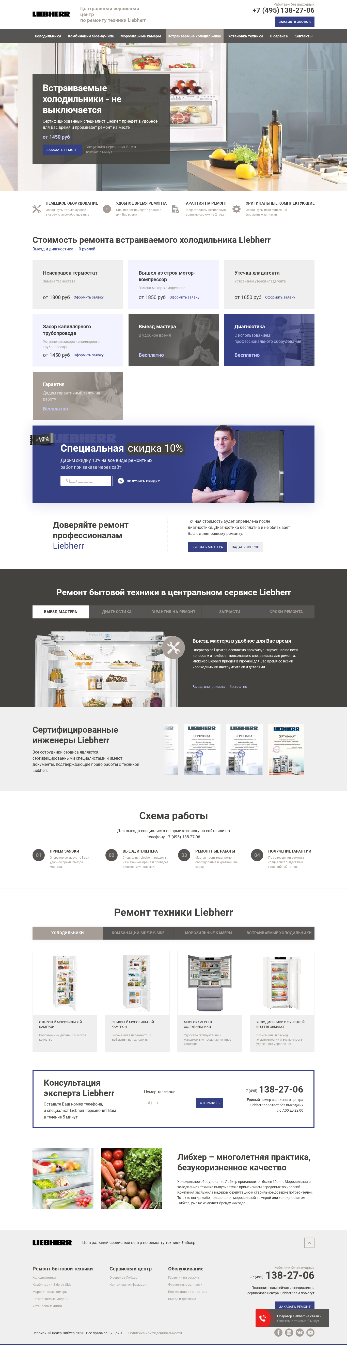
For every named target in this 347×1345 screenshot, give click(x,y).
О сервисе (279, 36)
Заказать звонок (295, 22)
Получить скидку (143, 481)
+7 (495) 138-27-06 (183, 836)
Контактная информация (128, 1284)
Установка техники (245, 36)
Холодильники (48, 36)
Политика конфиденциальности (155, 1333)
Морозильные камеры (140, 36)
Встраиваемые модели (51, 1298)
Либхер (68, 1333)
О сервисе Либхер (123, 1277)
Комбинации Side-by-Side (91, 36)
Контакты (303, 36)
